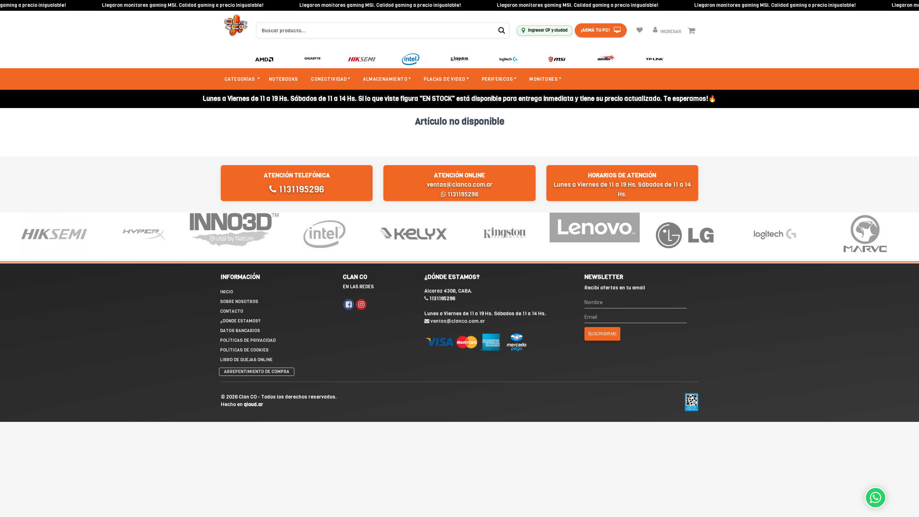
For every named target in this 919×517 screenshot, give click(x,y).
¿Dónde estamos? (240, 321)
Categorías (240, 79)
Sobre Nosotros (239, 301)
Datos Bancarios (240, 331)
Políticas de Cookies (244, 350)
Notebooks (283, 79)
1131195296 (300, 189)
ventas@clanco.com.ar (460, 185)
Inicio (226, 292)
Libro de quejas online (246, 360)
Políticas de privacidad (248, 340)
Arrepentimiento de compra (256, 371)
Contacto (231, 311)
